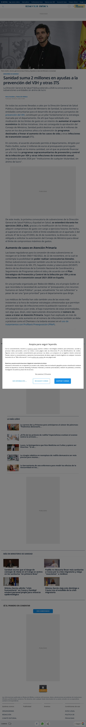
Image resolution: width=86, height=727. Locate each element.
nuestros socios (32, 349)
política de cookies (38, 357)
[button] (43, 374)
